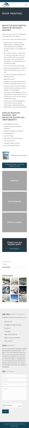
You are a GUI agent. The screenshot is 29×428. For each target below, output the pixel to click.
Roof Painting (6, 267)
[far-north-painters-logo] (12, 4)
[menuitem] (26, 4)
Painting (4, 264)
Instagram (7, 331)
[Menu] (26, 4)
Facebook (7, 328)
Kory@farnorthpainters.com (12, 325)
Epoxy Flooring (6, 261)
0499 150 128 (11, 1)
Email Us (20, 1)
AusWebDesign (14, 426)
